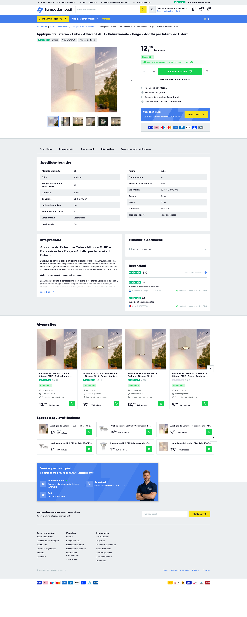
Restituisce (42, 544)
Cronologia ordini (104, 552)
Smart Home (71, 559)
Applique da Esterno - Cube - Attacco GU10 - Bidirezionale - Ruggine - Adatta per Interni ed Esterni (54, 375)
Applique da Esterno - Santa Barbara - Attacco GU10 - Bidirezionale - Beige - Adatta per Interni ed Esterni (145, 375)
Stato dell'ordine (103, 548)
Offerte (106, 18)
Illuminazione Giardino (59, 27)
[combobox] (107, 9)
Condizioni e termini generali (176, 570)
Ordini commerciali (83, 18)
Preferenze (101, 560)
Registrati (100, 540)
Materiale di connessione (72, 554)
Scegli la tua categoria (50, 19)
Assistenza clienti (45, 536)
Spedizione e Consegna (48, 540)
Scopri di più (194, 114)
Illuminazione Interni (75, 544)
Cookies (206, 570)
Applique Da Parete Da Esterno (83, 27)
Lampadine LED (73, 540)
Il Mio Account (102, 536)
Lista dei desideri (104, 556)
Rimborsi (40, 552)
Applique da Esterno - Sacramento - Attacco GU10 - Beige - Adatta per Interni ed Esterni (101, 375)
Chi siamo (41, 556)
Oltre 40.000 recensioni (198, 2)
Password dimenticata (106, 544)
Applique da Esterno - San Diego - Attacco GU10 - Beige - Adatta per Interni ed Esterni (189, 375)
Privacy (195, 570)
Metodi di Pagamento (46, 548)
